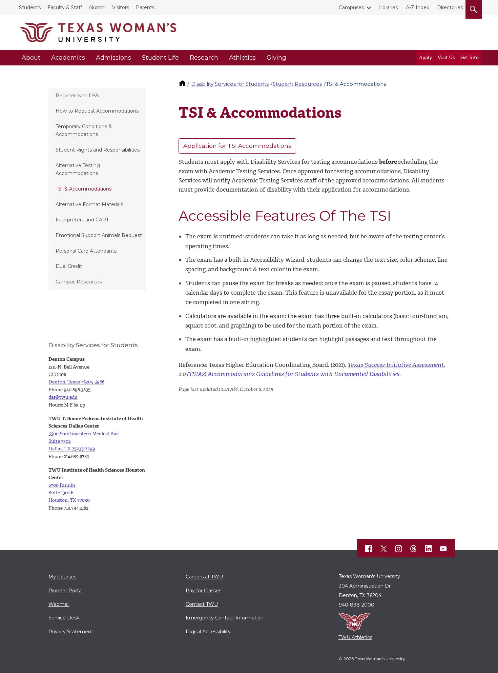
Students (30, 7)
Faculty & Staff (64, 7)
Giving (276, 57)
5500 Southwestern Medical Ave (83, 434)
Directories (450, 7)
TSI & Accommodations (83, 189)
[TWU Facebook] (369, 549)
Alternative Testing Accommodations (78, 169)
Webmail (58, 604)
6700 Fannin (61, 485)
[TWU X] (384, 548)
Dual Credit (69, 266)
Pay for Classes (203, 591)
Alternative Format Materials (89, 204)
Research (204, 57)
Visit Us (446, 57)
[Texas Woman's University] (98, 32)
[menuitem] (97, 96)
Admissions (113, 57)
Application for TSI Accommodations (237, 145)
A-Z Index (417, 7)
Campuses (351, 7)
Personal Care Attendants (86, 251)
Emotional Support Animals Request (99, 235)
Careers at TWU (204, 577)
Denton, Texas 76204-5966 (76, 382)
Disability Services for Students (230, 84)
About (31, 57)
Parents (145, 7)
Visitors (120, 7)
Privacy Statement (70, 632)
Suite (59, 441)
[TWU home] (183, 84)
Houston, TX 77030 (69, 500)
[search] (473, 8)
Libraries (388, 7)
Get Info (469, 57)
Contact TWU (202, 604)
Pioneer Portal (65, 591)
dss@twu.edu (63, 397)
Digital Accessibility (208, 632)
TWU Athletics (355, 637)
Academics (68, 57)
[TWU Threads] (414, 549)
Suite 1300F (60, 493)
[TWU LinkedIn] (428, 549)
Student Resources (297, 84)
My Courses (62, 577)
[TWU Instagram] (399, 549)
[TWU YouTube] (443, 549)
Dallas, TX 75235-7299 (71, 449)
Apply (425, 57)
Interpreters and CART (82, 220)
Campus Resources (79, 282)
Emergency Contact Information (225, 618)
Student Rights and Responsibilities (98, 150)
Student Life (160, 57)
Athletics (242, 57)
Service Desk (63, 618)
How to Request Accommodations (97, 111)
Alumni (97, 7)
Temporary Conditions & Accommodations (84, 130)
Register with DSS (77, 96)
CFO (53, 374)
